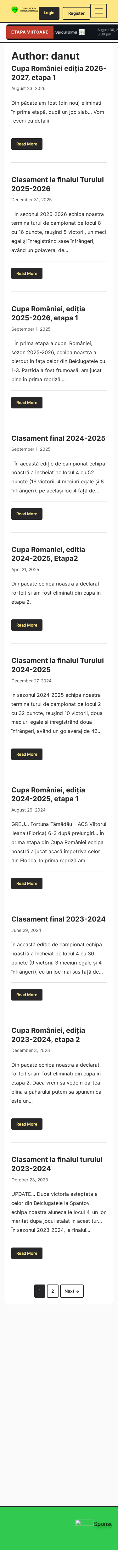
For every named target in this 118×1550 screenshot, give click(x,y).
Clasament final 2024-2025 (58, 438)
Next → (72, 1291)
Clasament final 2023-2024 (58, 919)
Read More (26, 143)
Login (49, 12)
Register (76, 13)
